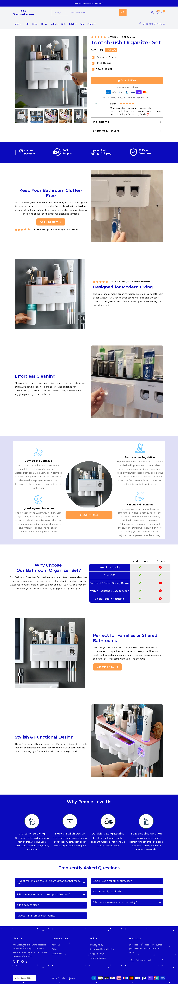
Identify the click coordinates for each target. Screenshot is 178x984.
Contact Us (57, 953)
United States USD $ (23, 978)
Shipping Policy (97, 953)
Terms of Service (98, 957)
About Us (56, 944)
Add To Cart (90, 515)
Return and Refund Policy (102, 949)
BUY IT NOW (129, 80)
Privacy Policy (96, 944)
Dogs (44, 23)
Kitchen (73, 23)
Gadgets (54, 23)
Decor (35, 23)
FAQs (54, 949)
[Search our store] (123, 12)
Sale (82, 23)
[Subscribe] (162, 960)
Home (16, 23)
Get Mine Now (49, 221)
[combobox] (97, 12)
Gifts (63, 23)
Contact (91, 23)
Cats (27, 23)
